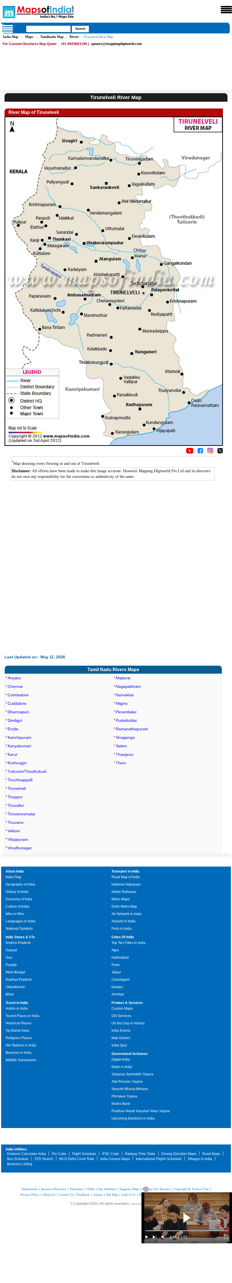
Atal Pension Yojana (127, 1082)
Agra (115, 950)
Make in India (121, 1067)
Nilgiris (122, 703)
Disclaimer (77, 1189)
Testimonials (29, 1189)
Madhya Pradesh (19, 980)
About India (15, 871)
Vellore (14, 831)
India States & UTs (20, 937)
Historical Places (18, 1023)
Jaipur (116, 972)
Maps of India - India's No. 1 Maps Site (8, 12)
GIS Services (121, 1016)
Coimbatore (18, 695)
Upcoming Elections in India (132, 1118)
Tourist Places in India (22, 1016)
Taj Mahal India (17, 1031)
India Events (120, 1031)
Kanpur (117, 987)
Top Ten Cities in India (128, 943)
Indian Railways (123, 892)
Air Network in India (126, 914)
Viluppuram (18, 839)
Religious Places (19, 1038)
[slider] (186, 1230)
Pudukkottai (126, 720)
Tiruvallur (16, 805)
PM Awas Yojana (124, 1096)
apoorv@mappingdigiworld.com (116, 44)
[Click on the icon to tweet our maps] (220, 452)
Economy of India (19, 899)
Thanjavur (125, 754)
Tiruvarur (16, 822)
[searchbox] (48, 28)
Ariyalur (14, 678)
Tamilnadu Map (52, 37)
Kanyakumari (19, 746)
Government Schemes (129, 1054)
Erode (13, 729)
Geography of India (20, 884)
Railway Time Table (140, 1154)
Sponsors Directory (53, 1189)
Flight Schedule (84, 1154)
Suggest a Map (129, 1189)
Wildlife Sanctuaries (21, 1060)
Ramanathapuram (132, 729)
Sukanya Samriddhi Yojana (132, 1074)
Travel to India (17, 1003)
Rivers (74, 37)
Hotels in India (17, 1008)
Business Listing (19, 1164)
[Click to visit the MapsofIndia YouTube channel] (189, 452)
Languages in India (20, 921)
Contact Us (66, 1194)
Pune (115, 965)
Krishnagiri (17, 763)
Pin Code (59, 1154)
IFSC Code (110, 1154)
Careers (98, 1194)
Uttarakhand (15, 987)
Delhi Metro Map (124, 906)
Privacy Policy (29, 1194)
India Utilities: (16, 1149)
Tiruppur (15, 797)
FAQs (90, 1189)
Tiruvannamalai (21, 814)
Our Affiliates (107, 1189)
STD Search (44, 1159)
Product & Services (127, 1003)
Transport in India (125, 871)
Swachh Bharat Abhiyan (129, 1089)
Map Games (120, 1038)
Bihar (10, 994)
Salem (121, 746)
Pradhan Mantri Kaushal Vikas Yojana (140, 1111)
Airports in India (123, 921)
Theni (121, 763)
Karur (13, 754)
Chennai (15, 686)
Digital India (120, 1059)
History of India (17, 892)
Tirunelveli (17, 788)
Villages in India (200, 1159)
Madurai (123, 678)
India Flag (13, 877)
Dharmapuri (18, 712)
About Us (49, 1194)
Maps (29, 37)
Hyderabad (120, 957)
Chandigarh (120, 980)
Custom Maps (122, 1008)
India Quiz (119, 1045)
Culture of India (17, 906)
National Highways (126, 884)
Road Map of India (125, 877)
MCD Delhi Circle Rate (76, 1159)
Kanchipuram (19, 737)
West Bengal (15, 972)
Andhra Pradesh (18, 943)
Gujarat (11, 950)
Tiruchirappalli (20, 780)
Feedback (83, 1194)
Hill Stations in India (21, 1045)
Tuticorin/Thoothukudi (27, 771)
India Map (10, 37)
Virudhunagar (20, 848)
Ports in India (121, 929)
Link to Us (129, 1194)
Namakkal (125, 695)
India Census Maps (115, 1159)
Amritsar (117, 994)
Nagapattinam (128, 686)
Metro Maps (120, 899)
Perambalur (126, 712)
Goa (9, 957)
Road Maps (211, 1154)
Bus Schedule (18, 1159)
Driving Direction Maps (178, 1154)
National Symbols (19, 929)
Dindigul (15, 720)
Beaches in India (18, 1053)
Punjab (11, 965)
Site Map (112, 1194)
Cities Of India (122, 937)
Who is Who (15, 914)
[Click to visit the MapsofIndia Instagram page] (210, 452)
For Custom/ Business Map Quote (30, 44)
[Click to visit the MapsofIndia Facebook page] (200, 452)
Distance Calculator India (26, 1154)
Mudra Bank (120, 1104)
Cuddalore (17, 703)
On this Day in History (128, 1023)
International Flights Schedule (159, 1159)
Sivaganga (125, 737)
